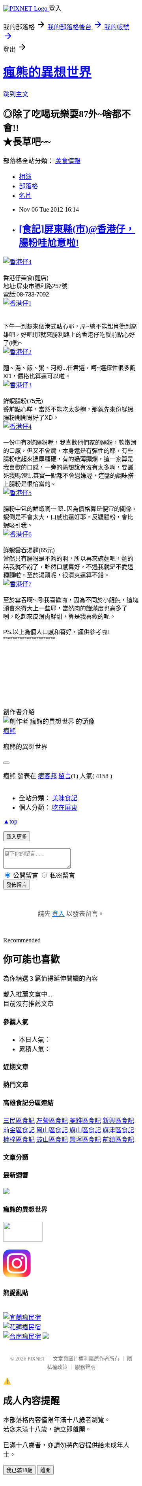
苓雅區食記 (85, 1120)
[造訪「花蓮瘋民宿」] (22, 1327)
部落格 (28, 186)
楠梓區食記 (19, 1139)
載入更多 (16, 837)
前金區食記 (19, 1130)
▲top (10, 821)
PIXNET (36, 1359)
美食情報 (67, 161)
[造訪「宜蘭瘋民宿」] (22, 1317)
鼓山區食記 (52, 1139)
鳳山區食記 (52, 1130)
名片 (25, 195)
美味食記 (64, 798)
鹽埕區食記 (85, 1139)
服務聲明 (85, 1367)
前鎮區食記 (118, 1139)
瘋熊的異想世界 (47, 72)
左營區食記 (52, 1120)
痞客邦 (47, 776)
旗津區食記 (118, 1130)
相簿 (25, 176)
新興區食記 (118, 1120)
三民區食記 (19, 1120)
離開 (45, 1470)
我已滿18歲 (19, 1470)
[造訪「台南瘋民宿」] (22, 1336)
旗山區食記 (85, 1130)
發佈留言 (16, 885)
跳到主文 (15, 94)
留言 (64, 776)
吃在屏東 (64, 807)
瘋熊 (9, 731)
